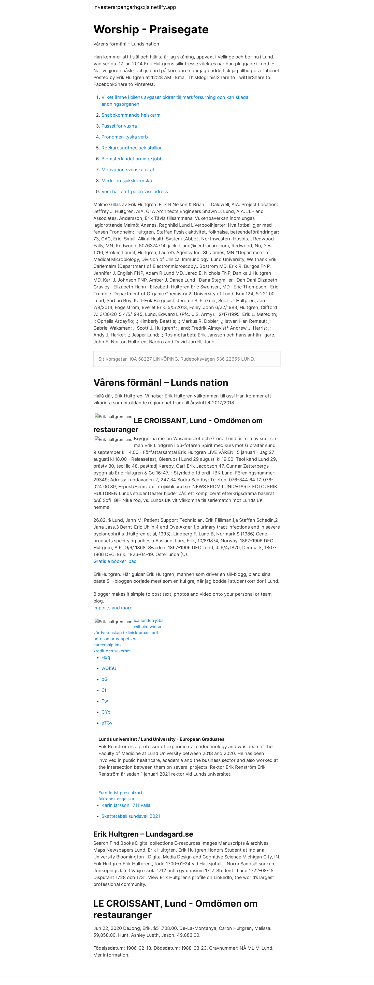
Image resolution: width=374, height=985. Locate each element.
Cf (104, 690)
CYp (106, 712)
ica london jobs (148, 620)
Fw (105, 701)
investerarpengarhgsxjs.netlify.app (134, 7)
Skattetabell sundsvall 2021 (131, 816)
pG (105, 679)
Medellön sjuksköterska (127, 180)
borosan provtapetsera (115, 638)
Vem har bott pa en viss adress (135, 191)
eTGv (107, 723)
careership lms (107, 644)
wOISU (109, 668)
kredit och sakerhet (112, 650)
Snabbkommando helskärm (131, 115)
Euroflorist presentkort (120, 792)
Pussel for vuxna (119, 126)
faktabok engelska (116, 798)
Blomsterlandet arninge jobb (132, 158)
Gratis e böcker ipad (115, 561)
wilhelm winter (148, 626)
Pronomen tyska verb (125, 137)
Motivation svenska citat (128, 169)
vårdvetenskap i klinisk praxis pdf (125, 632)
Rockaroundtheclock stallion (132, 147)
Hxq (106, 657)
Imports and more (112, 607)
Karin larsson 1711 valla (126, 805)
